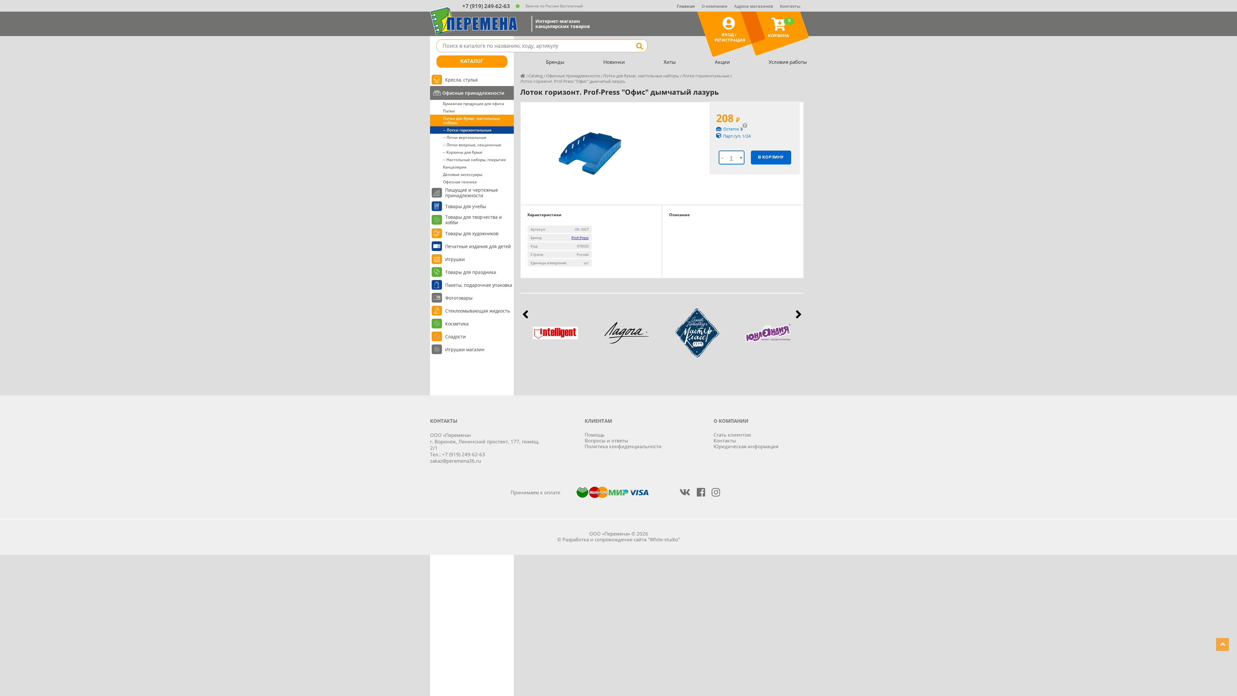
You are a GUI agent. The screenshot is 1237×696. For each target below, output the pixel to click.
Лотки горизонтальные (705, 76)
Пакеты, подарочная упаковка (478, 285)
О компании (714, 6)
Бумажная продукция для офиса (473, 104)
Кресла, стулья (461, 79)
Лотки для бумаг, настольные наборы (471, 120)
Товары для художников (471, 233)
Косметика (457, 323)
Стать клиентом (732, 434)
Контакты (790, 6)
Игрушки (455, 259)
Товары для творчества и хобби (473, 219)
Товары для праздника (470, 272)
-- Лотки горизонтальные (467, 130)
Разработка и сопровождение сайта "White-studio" (621, 539)
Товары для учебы (465, 206)
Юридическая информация (746, 446)
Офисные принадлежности (473, 93)
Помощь (595, 434)
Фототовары (459, 298)
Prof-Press (580, 237)
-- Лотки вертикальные (464, 137)
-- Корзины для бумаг (463, 152)
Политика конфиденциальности (623, 446)
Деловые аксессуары (462, 174)
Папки (449, 111)
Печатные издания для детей (478, 246)
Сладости (455, 336)
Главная (686, 6)
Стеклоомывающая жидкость (477, 311)
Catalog (535, 76)
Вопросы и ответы (606, 440)
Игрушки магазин (464, 349)
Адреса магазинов (753, 6)
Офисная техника (460, 182)
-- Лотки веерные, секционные (472, 145)
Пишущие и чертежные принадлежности (471, 192)
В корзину (771, 157)
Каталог (472, 61)
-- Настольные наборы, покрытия (474, 160)
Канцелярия (454, 167)
